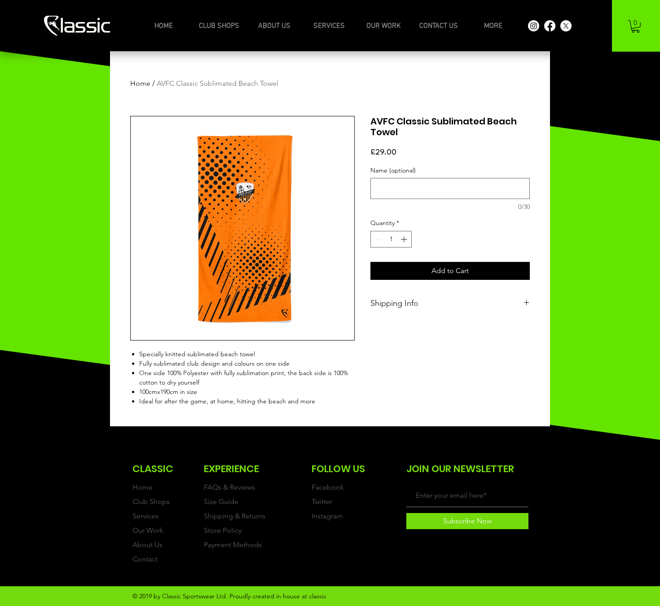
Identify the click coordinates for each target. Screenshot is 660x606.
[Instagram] (533, 25)
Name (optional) (393, 170)
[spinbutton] (391, 239)
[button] (635, 26)
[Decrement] (377, 239)
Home (140, 83)
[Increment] (404, 239)
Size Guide (221, 501)
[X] (566, 25)
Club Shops (151, 501)
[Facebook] (549, 25)
